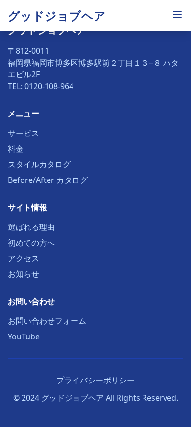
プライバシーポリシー (95, 380)
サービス (23, 133)
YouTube (24, 336)
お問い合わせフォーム (47, 320)
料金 (16, 148)
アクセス (23, 258)
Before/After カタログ (48, 180)
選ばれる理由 (31, 227)
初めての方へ (31, 242)
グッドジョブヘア (57, 15)
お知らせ (23, 274)
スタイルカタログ (39, 164)
